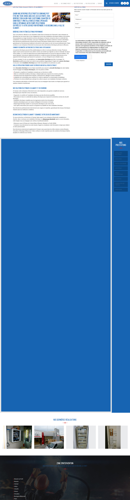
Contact (100, 3)
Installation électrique (118, 153)
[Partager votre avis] (127, 3)
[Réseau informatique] (17, 437)
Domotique (118, 168)
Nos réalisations (90, 3)
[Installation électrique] (113, 437)
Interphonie (118, 189)
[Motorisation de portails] (49, 437)
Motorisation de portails (119, 184)
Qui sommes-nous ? (66, 3)
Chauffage (118, 178)
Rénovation (118, 159)
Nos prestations (78, 3)
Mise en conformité (120, 163)
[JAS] (8, 3)
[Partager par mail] (124, 3)
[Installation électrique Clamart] (81, 437)
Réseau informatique (119, 173)
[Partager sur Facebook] (122, 3)
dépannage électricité (49, 119)
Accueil (56, 3)
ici (105, 52)
